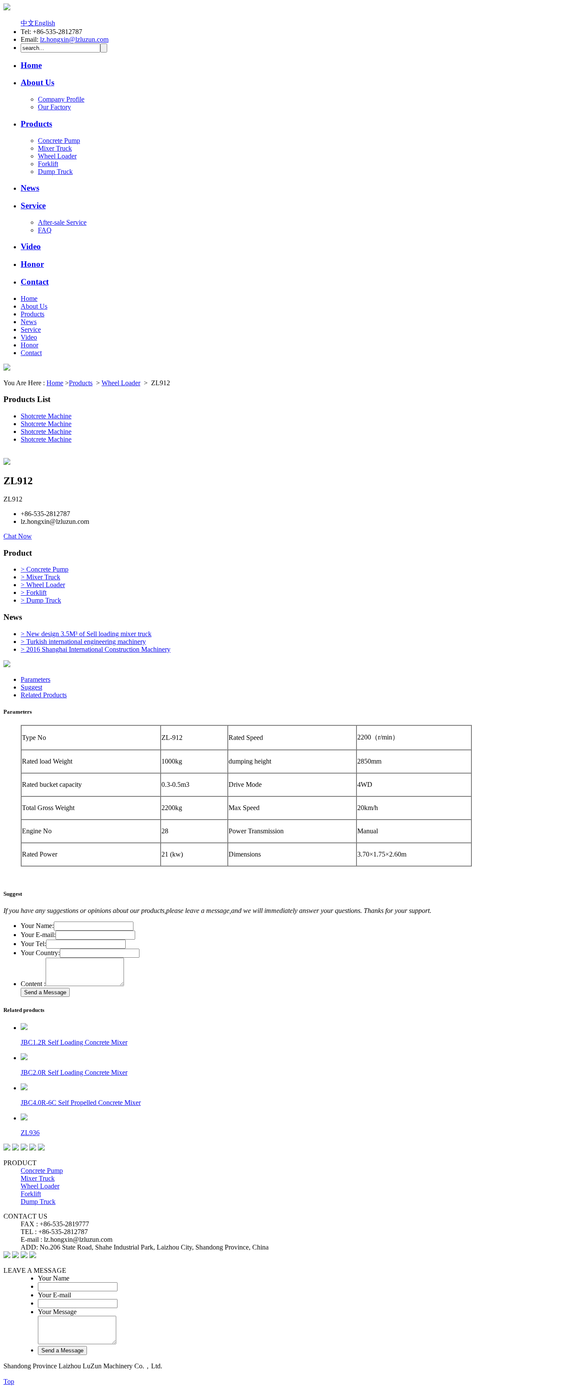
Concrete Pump (59, 140)
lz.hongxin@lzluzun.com (74, 39)
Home (31, 65)
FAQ (45, 230)
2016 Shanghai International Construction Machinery (95, 649)
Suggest (31, 687)
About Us (37, 82)
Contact (35, 281)
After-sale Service (62, 222)
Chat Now (17, 536)
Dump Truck (55, 171)
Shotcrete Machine (46, 416)
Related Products (44, 695)
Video (31, 246)
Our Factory (54, 107)
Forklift (48, 163)
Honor (32, 264)
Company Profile (61, 99)
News (30, 187)
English (44, 23)
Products (36, 123)
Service (33, 205)
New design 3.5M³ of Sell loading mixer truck (86, 633)
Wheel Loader (57, 156)
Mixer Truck (55, 148)
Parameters (35, 679)
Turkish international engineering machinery (83, 641)
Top (8, 1381)
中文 (27, 23)
